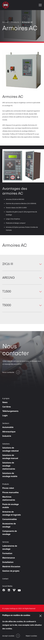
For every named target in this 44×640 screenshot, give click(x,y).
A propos (5, 398)
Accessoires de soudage (9, 525)
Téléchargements (10, 411)
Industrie (6, 436)
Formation (7, 553)
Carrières (6, 406)
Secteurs (5, 423)
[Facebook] (3, 590)
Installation (7, 562)
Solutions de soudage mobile (9, 475)
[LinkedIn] (9, 590)
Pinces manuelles (10, 492)
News (5, 402)
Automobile (7, 427)
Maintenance (8, 557)
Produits (5, 484)
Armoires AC (27, 22)
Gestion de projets (10, 571)
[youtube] (19, 590)
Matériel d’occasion (11, 566)
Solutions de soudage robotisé (10, 449)
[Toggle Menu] (40, 5)
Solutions (6, 444)
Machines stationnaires (8, 498)
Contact (5, 579)
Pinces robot (8, 488)
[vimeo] (14, 590)
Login (5, 415)
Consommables (9, 519)
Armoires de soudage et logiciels (11, 513)
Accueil (5, 22)
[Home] (5, 5)
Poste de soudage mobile (10, 506)
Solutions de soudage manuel (10, 457)
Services (5, 542)
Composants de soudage (9, 532)
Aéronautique (8, 431)
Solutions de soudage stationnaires (8, 465)
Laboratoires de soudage (9, 547)
